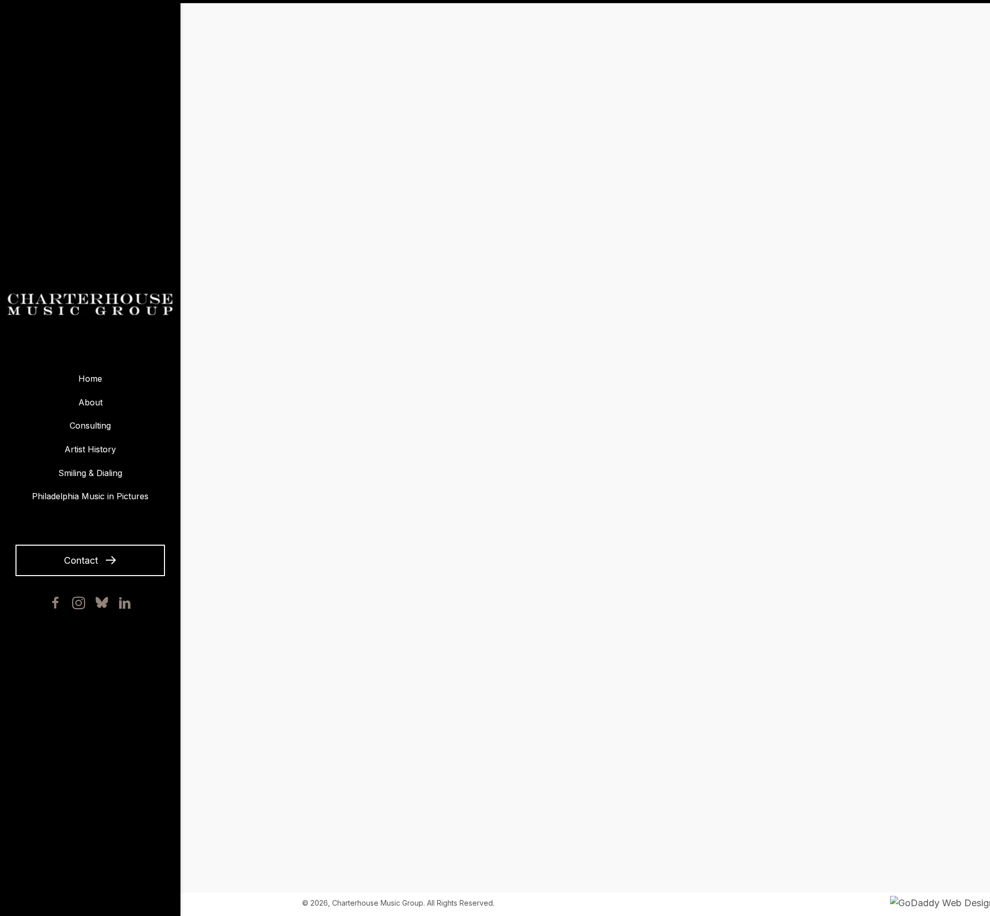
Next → (669, 822)
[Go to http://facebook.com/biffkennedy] (55, 605)
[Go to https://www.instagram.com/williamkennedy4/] (78, 605)
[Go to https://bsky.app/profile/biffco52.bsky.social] (101, 602)
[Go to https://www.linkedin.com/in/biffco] (125, 605)
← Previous (329, 822)
